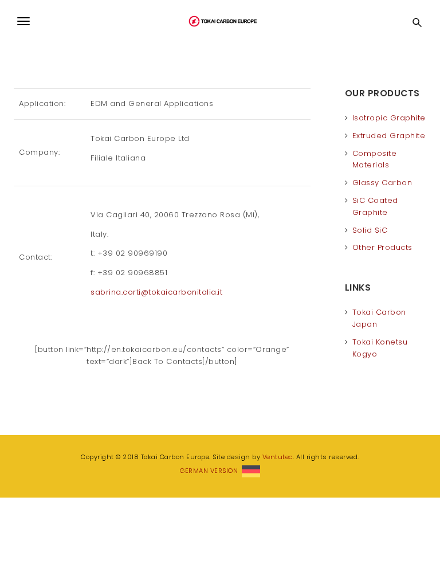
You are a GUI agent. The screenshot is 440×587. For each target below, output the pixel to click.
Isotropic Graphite (389, 117)
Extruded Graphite (389, 135)
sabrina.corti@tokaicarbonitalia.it (156, 292)
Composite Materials (374, 159)
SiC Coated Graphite (375, 206)
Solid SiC (370, 230)
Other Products (382, 247)
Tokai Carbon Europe (220, 21)
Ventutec (277, 456)
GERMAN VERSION (211, 470)
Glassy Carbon (382, 182)
